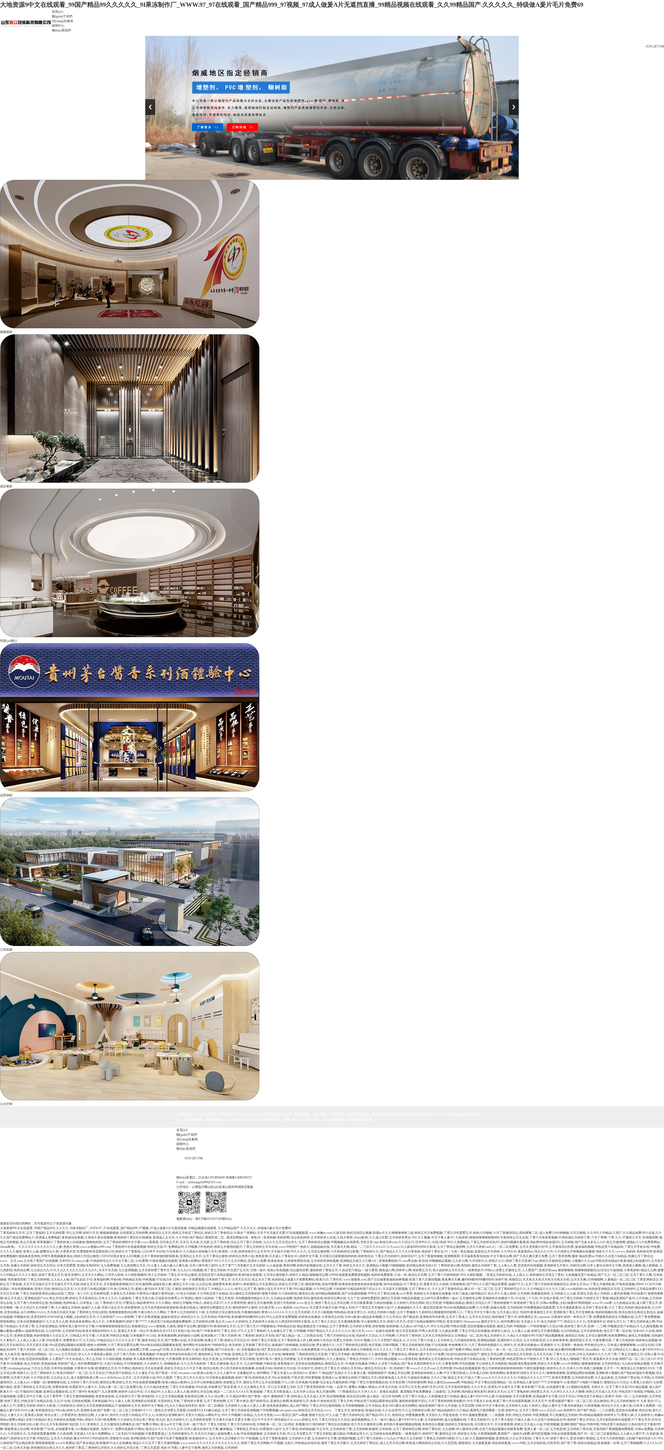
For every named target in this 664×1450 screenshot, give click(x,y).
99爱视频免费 (415, 1415)
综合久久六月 (543, 1251)
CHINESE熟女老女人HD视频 (120, 1256)
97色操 (226, 1354)
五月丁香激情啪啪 (430, 1256)
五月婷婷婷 (515, 1307)
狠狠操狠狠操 (109, 1233)
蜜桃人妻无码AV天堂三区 (152, 1289)
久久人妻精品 (336, 1359)
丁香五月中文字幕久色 (479, 1312)
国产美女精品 (85, 1443)
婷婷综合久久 (190, 1317)
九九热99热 (53, 1331)
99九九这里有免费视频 (281, 1317)
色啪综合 (515, 1279)
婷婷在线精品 (587, 1443)
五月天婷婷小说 (144, 1377)
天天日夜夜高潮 (361, 1303)
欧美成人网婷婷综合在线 (423, 1443)
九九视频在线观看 (68, 1349)
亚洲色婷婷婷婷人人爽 (426, 1373)
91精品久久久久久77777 (534, 1377)
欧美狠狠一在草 (608, 1443)
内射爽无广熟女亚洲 (222, 1387)
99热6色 (115, 1279)
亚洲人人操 (31, 1251)
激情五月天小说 (184, 1284)
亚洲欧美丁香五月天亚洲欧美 (574, 1312)
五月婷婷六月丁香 (127, 1396)
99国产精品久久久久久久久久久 (329, 1331)
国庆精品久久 (283, 1419)
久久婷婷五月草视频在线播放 (574, 1251)
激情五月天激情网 (259, 1303)
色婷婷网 (283, 1237)
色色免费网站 (617, 1335)
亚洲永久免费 (257, 1261)
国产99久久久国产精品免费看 (487, 1284)
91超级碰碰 (503, 1396)
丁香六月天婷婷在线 (241, 1424)
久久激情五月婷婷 (67, 1307)
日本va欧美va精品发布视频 (363, 1317)
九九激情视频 (649, 1326)
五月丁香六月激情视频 (163, 1443)
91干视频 (277, 1443)
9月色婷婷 (206, 1247)
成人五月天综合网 (392, 1443)
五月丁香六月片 (248, 1326)
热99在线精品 (393, 1284)
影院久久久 (496, 1261)
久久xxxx (393, 1247)
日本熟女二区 (89, 1303)
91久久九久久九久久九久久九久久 (74, 1270)
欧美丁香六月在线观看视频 (511, 1401)
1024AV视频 (361, 1340)
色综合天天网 (417, 1275)
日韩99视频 (390, 1345)
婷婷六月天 (91, 1233)
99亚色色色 (450, 1415)
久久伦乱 (89, 1340)
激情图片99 (205, 1326)
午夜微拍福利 (250, 1312)
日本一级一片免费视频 (188, 1279)
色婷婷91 (569, 1410)
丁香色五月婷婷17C (360, 1359)
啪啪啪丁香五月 (581, 1359)
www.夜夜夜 (150, 1242)
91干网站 (124, 1368)
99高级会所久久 (358, 1433)
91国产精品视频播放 (550, 1335)
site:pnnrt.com (187, 1373)
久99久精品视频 (386, 1359)
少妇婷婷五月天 (84, 1317)
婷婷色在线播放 (309, 1317)
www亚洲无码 (407, 1359)
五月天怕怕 (209, 1317)
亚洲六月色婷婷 (284, 1303)
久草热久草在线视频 (99, 1237)
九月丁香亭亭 (52, 1396)
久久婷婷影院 (288, 1293)
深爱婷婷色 (60, 1387)
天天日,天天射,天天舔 (194, 1242)
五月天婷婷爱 (55, 1233)
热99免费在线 (510, 1321)
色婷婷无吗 (301, 1298)
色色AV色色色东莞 (323, 1401)
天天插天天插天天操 (61, 1312)
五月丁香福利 (35, 1233)
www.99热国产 (289, 1247)
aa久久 (490, 1247)
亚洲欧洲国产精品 (573, 1424)
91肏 (329, 1387)
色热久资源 (71, 1247)
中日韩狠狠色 (133, 1363)
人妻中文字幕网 (189, 1447)
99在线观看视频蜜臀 (147, 1382)
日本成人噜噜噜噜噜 (621, 1345)
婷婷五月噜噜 (182, 1303)
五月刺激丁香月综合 (257, 1345)
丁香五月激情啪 (218, 1363)
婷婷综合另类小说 (241, 1256)
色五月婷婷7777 (552, 1321)
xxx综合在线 (645, 1345)
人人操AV (101, 1415)
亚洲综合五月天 (191, 1256)
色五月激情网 (615, 1242)
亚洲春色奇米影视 (432, 1317)
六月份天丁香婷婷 (408, 1335)
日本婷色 (385, 1429)
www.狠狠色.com (354, 1279)
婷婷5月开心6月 (433, 1387)
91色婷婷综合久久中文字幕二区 (112, 1261)
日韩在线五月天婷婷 (518, 1354)
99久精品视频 (302, 1289)
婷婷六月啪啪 (482, 1233)
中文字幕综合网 (501, 1256)
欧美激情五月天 (541, 1312)
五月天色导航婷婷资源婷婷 (160, 1307)
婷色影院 (148, 1396)
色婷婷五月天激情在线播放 (432, 1293)
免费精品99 (176, 1247)
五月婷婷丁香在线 (627, 1377)
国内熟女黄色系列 (473, 1391)
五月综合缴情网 (596, 1335)
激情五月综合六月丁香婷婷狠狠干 (489, 1303)
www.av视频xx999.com (95, 1247)
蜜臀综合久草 (49, 1251)
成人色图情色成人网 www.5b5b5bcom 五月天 (101, 1377)
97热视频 (252, 1438)
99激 (352, 1382)
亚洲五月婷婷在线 (499, 1275)
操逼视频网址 (360, 1419)
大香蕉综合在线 (332, 1317)
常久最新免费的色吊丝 (148, 1359)
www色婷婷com (576, 1289)
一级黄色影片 (474, 1270)
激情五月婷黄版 (285, 1359)
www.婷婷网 (125, 1317)
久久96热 (182, 1237)
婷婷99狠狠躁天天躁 (539, 1349)
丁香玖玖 (336, 1279)
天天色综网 (195, 1340)
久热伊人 (535, 1405)
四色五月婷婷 (522, 1415)
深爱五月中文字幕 (29, 1396)
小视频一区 (38, 1382)
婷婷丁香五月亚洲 (264, 1340)
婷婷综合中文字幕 (23, 1438)
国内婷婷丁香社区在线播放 (331, 1424)
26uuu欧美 (361, 1237)
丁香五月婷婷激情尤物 (414, 1345)
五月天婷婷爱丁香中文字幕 (157, 1270)
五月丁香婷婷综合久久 (510, 1289)
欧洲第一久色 (227, 1251)
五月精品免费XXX (649, 1289)
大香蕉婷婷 (631, 1270)
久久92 (411, 1340)
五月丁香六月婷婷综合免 (31, 1303)
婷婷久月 (510, 1345)
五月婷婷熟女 (610, 1363)
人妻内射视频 (620, 1293)
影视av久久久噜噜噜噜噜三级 (393, 1233)
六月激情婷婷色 (465, 1340)
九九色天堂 (12, 1354)
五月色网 (523, 1293)
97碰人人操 (522, 1419)
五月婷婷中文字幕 (324, 1438)
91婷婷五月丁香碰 (596, 1298)
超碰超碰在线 (320, 1247)
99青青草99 (212, 1331)
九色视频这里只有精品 (580, 1275)
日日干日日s (567, 1396)
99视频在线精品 (454, 1303)
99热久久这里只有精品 (611, 1256)
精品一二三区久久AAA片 (368, 1247)
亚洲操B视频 (347, 1438)
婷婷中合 (512, 1410)
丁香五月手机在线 (636, 1247)
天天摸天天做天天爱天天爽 (231, 1419)
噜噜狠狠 (288, 1354)
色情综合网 (21, 1270)
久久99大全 (508, 1251)
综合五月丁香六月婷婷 (246, 1242)
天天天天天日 (241, 1279)
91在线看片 (174, 1251)
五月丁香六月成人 (414, 1396)
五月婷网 (454, 1391)
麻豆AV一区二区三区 (478, 1289)
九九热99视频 (253, 1363)
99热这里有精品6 (607, 1261)
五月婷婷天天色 (275, 1433)
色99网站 (263, 1373)
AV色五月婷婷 (186, 1293)
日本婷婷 (231, 1447)
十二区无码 (119, 1433)
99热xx (489, 1270)
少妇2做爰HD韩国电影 (575, 1303)
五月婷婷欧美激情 (365, 1429)
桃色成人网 (387, 1270)
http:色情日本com (385, 1242)
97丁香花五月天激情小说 (373, 1307)
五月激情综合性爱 (561, 1247)
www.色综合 (282, 1415)
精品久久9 (140, 1443)
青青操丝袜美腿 (73, 1237)
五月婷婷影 (640, 1396)
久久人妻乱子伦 (143, 1373)
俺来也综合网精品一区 (36, 1354)
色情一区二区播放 (211, 1405)
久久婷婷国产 (106, 1317)
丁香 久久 (614, 1237)
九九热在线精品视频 (635, 1363)
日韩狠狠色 (457, 1284)
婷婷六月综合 (322, 1340)
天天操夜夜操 (481, 1443)
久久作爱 (482, 1307)
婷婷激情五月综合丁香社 (547, 1275)
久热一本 (400, 1275)
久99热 (645, 1377)
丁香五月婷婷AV (478, 1419)
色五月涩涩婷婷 (407, 1331)
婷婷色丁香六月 (575, 1326)
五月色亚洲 (558, 1429)
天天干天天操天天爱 (271, 1233)
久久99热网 (387, 1335)
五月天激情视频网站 (311, 1359)
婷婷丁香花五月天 (51, 1275)
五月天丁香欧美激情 (273, 1438)
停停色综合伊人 (595, 1345)
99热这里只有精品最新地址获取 (376, 1401)
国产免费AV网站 (460, 1349)
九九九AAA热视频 (190, 1270)
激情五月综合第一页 (378, 1368)
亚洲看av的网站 (189, 1261)
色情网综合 (359, 1354)
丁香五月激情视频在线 (372, 1382)
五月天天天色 (542, 1354)
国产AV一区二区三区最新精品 (598, 1433)
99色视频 (149, 1279)
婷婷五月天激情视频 (545, 1331)
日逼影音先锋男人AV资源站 (174, 1298)
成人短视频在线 (455, 1419)
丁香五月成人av (281, 1373)
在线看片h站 (264, 1368)
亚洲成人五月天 (164, 1237)
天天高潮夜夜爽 (348, 1321)
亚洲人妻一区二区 (536, 1429)
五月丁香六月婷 (124, 1354)
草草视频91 (44, 1242)
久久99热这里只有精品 (212, 1293)
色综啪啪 (55, 1303)
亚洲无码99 (38, 1317)
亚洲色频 (269, 1237)
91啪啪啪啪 (397, 1265)
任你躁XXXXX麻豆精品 (203, 1410)
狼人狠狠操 (650, 1265)
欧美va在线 (204, 1373)
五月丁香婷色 (220, 1242)
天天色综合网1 (180, 1349)
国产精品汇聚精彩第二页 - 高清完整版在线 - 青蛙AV (226, 1237)
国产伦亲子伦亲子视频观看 (169, 1438)
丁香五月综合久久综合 (334, 1419)
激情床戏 (316, 1298)
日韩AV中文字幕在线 (489, 1405)
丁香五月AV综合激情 (182, 1275)
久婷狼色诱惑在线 (297, 1261)
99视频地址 (268, 1326)
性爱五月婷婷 (342, 1340)
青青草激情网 (167, 1335)
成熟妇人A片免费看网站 (643, 1242)
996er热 (60, 1410)
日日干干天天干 (262, 1419)
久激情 (176, 1289)
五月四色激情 (228, 1359)
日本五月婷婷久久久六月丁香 (596, 1354)
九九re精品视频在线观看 (99, 1349)
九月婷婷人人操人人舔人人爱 (245, 1405)
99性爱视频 (313, 1377)
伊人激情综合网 (467, 1429)
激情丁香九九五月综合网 (332, 1303)
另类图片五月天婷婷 (251, 1265)
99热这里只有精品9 (613, 1424)
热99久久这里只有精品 (125, 1415)
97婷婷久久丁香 (538, 1359)
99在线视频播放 (22, 1289)
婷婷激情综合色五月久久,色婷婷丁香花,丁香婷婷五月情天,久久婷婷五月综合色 (85, 1447)
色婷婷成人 (71, 1303)
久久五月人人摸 (57, 1321)
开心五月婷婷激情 (622, 1401)
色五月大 (236, 1363)
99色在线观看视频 (563, 1433)
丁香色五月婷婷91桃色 (438, 1438)
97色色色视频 (625, 1284)
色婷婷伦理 (644, 1251)
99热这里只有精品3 (590, 1396)
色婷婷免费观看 (382, 1275)
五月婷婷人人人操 (563, 1293)
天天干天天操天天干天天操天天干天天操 (51, 1284)
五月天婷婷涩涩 (534, 1340)
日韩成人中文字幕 (82, 1335)
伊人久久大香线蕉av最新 (95, 1354)
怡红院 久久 (77, 1424)
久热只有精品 (113, 1363)
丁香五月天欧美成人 (278, 1391)
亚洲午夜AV (264, 1359)
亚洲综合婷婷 (347, 1377)
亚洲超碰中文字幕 (545, 1396)
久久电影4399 (525, 1335)
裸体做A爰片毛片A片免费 (426, 1354)
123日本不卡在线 (153, 1251)
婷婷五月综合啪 (201, 1391)
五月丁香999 (77, 1391)
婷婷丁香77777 (136, 1321)
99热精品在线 (286, 1326)
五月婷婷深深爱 (582, 1377)
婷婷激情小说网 (188, 1335)
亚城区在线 (373, 1410)
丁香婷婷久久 (369, 1251)
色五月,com (223, 1321)
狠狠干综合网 (186, 1326)
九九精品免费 (448, 1331)
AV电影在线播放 (356, 1363)
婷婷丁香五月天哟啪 (255, 1443)
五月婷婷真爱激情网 (41, 1433)
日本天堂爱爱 (66, 1265)
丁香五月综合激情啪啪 (325, 1405)
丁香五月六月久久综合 (189, 1377)
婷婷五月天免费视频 (428, 1233)
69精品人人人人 (222, 1289)
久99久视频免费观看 (473, 1415)
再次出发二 (52, 1415)
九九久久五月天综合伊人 (280, 1242)
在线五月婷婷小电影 (382, 1312)
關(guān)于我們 (186, 1134)
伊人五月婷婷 (157, 1275)
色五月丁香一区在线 (618, 1331)
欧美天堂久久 (357, 1312)
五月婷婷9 (628, 1289)
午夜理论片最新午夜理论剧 (155, 1293)
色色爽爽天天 (457, 1345)
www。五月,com (11, 1261)
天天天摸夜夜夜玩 (568, 1307)
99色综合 (43, 1438)
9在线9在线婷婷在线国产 (462, 1354)
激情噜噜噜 (565, 1270)
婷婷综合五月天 (160, 1233)
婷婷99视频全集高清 (515, 1242)
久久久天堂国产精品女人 (388, 1340)
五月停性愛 (444, 1368)
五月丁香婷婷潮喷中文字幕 (121, 1242)
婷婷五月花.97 (157, 1247)
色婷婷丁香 (401, 1368)
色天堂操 (375, 1345)
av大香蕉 (406, 1293)
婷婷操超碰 (307, 1429)
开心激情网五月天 (373, 1321)
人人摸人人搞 (520, 1331)
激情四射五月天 (580, 1340)
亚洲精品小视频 (377, 1265)
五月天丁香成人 (457, 1317)
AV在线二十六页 (526, 1298)
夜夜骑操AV (286, 1363)
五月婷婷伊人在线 (323, 1237)
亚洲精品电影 (486, 1340)
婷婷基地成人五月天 (392, 1377)
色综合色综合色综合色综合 (637, 1312)
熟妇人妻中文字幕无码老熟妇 (562, 1405)
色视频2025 (303, 1424)
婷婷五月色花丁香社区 (187, 1233)
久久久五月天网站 (234, 1261)
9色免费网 (109, 1419)
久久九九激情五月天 (252, 1387)
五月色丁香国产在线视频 (41, 1261)
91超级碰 (616, 1270)
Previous (150, 107)
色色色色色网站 (80, 1321)
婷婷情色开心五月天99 (253, 1251)
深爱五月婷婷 (26, 1405)
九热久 (289, 1443)
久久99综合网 (322, 1289)
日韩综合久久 (622, 1349)
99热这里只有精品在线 (469, 1359)
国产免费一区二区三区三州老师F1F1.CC (125, 1410)
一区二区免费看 (507, 1247)
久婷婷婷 (339, 1289)
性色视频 (282, 1270)
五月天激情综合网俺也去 (118, 1424)
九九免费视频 (110, 1265)
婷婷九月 (73, 1410)
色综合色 (645, 1410)
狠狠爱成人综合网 (16, 1429)
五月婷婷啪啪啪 (353, 1405)
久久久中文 (479, 1387)
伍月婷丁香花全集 (595, 1307)
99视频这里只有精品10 (623, 1326)
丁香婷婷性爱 (496, 1359)
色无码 (423, 1261)
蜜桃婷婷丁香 (280, 1396)
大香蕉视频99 (115, 1321)
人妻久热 (626, 1405)
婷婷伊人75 (612, 1415)
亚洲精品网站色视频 (580, 1373)
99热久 (197, 1303)
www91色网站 (570, 1363)
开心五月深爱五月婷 (282, 1387)
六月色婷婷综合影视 (345, 1251)
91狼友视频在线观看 (163, 1261)
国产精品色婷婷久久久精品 (450, 1410)
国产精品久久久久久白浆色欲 (400, 1251)
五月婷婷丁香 (44, 1307)
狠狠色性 (464, 1443)
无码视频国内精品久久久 (252, 1298)
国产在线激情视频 (354, 1293)
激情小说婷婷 (204, 1298)
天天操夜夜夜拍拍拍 (475, 1256)
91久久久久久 (383, 1349)
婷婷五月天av (579, 1284)
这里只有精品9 (36, 1419)
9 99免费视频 (269, 1410)
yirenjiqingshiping (19, 1368)
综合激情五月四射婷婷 (244, 1293)
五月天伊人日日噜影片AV (226, 1438)
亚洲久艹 (315, 1373)
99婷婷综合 (219, 1345)
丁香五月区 (229, 1331)
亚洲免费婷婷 (388, 1261)
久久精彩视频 (112, 1359)
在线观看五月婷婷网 (134, 1233)
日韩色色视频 (81, 1401)
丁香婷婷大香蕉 (192, 1401)
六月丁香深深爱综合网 (123, 1345)
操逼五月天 (455, 1377)
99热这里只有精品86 (609, 1247)
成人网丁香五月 (647, 1303)
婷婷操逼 (357, 1410)
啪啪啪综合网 (318, 1275)
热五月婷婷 (32, 1363)
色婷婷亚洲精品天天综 (604, 1289)
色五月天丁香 (261, 1279)
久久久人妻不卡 (225, 1373)
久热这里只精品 (350, 1270)
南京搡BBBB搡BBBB (569, 1349)
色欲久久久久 (605, 1251)
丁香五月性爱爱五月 (458, 1233)
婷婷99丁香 (430, 1433)
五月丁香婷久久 (420, 1289)
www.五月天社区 (65, 1354)
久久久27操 (438, 1377)
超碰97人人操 (90, 1307)
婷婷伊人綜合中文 (130, 1391)
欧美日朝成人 (189, 1307)
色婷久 (304, 1247)
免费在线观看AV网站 (129, 1429)
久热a (511, 1335)
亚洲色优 (502, 1438)
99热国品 (467, 1382)
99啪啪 (649, 1391)
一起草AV (340, 1387)
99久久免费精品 (458, 1242)
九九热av (406, 1326)
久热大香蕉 (344, 1237)
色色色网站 (497, 1373)
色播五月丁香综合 (640, 1256)
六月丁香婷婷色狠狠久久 (485, 1345)
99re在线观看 (281, 1377)
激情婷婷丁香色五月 (324, 1270)
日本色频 (301, 1382)
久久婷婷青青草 (557, 1340)
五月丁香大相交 (238, 1401)
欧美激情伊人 (198, 1438)
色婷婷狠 (392, 1326)
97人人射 (288, 1382)
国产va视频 (300, 1415)
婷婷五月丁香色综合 (219, 1233)
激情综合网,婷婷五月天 (116, 1382)
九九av (391, 1438)
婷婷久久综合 (482, 1349)
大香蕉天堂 (67, 1251)
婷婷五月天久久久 (532, 1373)
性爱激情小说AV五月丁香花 (279, 1429)
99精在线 (270, 1363)
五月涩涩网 (466, 1405)
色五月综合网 (58, 1298)
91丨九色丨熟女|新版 (459, 1251)
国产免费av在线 (175, 1340)
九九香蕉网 (109, 1391)
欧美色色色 (275, 1261)
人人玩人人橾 (60, 1279)
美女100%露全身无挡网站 (399, 1405)
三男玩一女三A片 (77, 1293)
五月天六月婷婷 (61, 1438)
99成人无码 (346, 1307)
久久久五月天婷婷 (297, 1312)
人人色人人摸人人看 (31, 1340)
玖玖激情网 (143, 1284)
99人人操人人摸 (119, 1401)
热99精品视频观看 (327, 1293)
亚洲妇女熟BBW (88, 1265)
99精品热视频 (410, 1298)
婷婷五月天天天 (91, 1284)
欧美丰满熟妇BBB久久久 (99, 1331)
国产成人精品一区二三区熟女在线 (299, 1335)
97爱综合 (129, 1303)
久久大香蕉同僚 (235, 1303)
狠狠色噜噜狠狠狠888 (484, 1237)
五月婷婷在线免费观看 (385, 1433)
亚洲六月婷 (42, 1289)
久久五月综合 (392, 1317)
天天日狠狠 (578, 1233)
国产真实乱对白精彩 (275, 1349)
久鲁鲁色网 (450, 1363)
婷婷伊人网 (403, 1270)
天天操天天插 (340, 1247)
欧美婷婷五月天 (225, 1326)
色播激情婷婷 (540, 1293)
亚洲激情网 (650, 1237)
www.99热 (519, 1443)
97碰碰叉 (596, 1382)
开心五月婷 (93, 1359)
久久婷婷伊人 (644, 1415)
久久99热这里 (40, 1377)
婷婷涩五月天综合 (43, 1265)
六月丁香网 (599, 1237)
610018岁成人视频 (59, 1317)
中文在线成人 (75, 1359)
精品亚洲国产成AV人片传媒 (629, 1298)
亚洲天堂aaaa (547, 1270)
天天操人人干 (530, 1321)
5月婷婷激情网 (416, 1382)
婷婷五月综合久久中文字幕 (183, 1368)
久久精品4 (190, 1251)
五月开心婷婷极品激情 (206, 1382)
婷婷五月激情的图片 (228, 1247)
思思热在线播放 (627, 1410)
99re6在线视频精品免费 (459, 1307)
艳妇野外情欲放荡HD (545, 1242)
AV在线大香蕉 (549, 1298)
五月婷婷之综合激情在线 (223, 1312)
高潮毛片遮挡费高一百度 (487, 1410)
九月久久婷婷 (475, 1247)
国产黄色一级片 (259, 1396)
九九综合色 (203, 1284)
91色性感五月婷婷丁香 (574, 1237)
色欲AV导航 (169, 1447)
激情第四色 (313, 1284)
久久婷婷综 (240, 1321)
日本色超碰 (99, 1401)
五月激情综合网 (470, 1298)
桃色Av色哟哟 (96, 1345)
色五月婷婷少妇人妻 (25, 1424)
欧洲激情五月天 (106, 1368)
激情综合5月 (447, 1433)
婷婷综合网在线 (335, 1298)
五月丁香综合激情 (215, 1256)
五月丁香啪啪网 (631, 1443)
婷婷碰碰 (292, 1345)
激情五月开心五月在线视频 (261, 1382)
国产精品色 (410, 1317)
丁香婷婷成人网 (449, 1265)
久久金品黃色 (604, 1377)
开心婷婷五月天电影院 (491, 1363)
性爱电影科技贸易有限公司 (95, 1251)
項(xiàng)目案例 (187, 1139)
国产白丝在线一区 (227, 1349)
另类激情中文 (596, 1321)
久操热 (171, 1326)
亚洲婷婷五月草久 (556, 1265)
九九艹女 (353, 1298)
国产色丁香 (568, 1443)
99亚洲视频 (540, 1415)
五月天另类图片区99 (534, 1247)
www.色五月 (305, 1303)
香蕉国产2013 (211, 1261)
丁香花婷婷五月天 (12, 1233)
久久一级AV (379, 1419)
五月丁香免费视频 (647, 1317)
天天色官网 (397, 1382)
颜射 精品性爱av (583, 1256)
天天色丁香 (26, 1326)
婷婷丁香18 (243, 1377)
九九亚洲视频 (128, 1270)
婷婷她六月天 (207, 1251)
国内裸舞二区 (528, 1233)
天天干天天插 (108, 1270)
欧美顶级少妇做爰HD (635, 1261)
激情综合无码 (574, 1335)
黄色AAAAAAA (272, 1312)
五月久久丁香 (332, 1265)
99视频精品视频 (440, 1261)
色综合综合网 (356, 1396)
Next (514, 107)
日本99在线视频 (62, 1368)
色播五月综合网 (399, 1373)
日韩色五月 (126, 1289)
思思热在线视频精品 (309, 1363)
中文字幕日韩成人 (456, 1373)
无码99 (524, 1312)
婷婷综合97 (409, 1256)
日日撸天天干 (483, 1424)
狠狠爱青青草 (222, 1284)
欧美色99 (513, 1373)
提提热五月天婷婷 (487, 1251)
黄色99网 (289, 1265)
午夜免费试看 (602, 1340)
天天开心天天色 (409, 1387)
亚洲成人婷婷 (33, 1415)
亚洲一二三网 (596, 1326)
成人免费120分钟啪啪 (554, 1233)
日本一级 (189, 1424)
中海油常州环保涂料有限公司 (176, 1354)
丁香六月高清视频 (147, 1317)
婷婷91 (237, 1284)
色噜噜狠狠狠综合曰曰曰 (592, 1270)
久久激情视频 (377, 1354)
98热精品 (340, 1312)
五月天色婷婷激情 (457, 1387)
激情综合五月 (334, 1363)
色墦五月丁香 (213, 1340)
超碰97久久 (516, 1284)
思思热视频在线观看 (481, 1326)
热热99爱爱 (329, 1284)
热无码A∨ (300, 1373)
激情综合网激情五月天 (215, 1307)
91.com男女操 (408, 1261)
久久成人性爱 (378, 1237)
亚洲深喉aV (209, 1335)
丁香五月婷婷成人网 (641, 1321)
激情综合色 (306, 1293)
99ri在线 (201, 1387)
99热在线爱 (458, 1326)
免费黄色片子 (72, 1340)
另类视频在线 (250, 1349)
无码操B (657, 1335)
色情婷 (465, 1265)
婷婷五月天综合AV (237, 1340)
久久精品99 (152, 1391)
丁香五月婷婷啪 (38, 1279)
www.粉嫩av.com (320, 1233)
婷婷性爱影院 (370, 1298)
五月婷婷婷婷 (433, 1419)
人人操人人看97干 (632, 1433)
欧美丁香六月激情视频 (424, 1279)
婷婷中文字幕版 (152, 1405)
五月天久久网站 (92, 1275)
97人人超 (332, 1415)
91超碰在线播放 (419, 1377)
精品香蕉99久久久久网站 (154, 1303)
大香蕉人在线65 (641, 1382)
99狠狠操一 (521, 1326)
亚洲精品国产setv (36, 1298)
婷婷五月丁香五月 (327, 1368)
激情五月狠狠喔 (639, 1335)
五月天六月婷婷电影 (611, 1438)
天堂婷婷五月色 (168, 1401)
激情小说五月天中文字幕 (275, 1289)
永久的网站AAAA (33, 1312)
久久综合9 (27, 1307)
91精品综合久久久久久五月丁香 (118, 1340)
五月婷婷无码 (71, 1331)
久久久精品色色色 (155, 1387)
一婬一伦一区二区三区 (508, 1349)
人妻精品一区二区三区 (619, 1279)
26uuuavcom (472, 1321)
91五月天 (322, 1429)
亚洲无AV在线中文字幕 (504, 1387)
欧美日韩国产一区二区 (72, 1373)
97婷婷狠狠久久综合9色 (546, 1326)
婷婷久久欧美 (46, 1405)
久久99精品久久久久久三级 (545, 1289)
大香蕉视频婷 (145, 1354)
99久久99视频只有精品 (237, 1415)
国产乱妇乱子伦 (81, 1279)
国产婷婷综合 (259, 1401)
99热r (80, 1419)
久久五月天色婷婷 (193, 1363)
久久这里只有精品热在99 (548, 1419)
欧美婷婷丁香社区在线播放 (132, 1237)
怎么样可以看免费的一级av (439, 1298)
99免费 (655, 1247)
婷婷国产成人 (67, 1363)
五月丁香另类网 (560, 1256)
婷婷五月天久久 (354, 1265)
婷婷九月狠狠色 (361, 1349)
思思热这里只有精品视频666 (217, 1275)
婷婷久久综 (93, 1419)
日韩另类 (553, 1443)
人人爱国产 (529, 1270)
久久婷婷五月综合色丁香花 (136, 1419)
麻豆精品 (339, 1433)
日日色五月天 (169, 1242)
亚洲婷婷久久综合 (509, 1340)
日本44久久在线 (644, 1331)
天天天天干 (539, 1401)
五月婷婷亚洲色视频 (325, 1261)
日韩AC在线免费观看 (305, 1349)
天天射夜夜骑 (503, 1424)
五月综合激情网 (318, 1251)
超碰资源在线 (34, 1331)
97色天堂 (297, 1377)
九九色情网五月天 (133, 1265)
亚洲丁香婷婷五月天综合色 (32, 1387)
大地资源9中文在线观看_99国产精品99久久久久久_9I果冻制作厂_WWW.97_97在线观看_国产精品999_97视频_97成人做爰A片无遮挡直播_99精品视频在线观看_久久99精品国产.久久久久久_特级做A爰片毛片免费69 (291, 4)
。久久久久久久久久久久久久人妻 (38, 1247)
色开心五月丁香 (246, 1289)
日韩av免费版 (549, 1303)
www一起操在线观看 (380, 1331)
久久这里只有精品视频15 (91, 1289)
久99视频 (191, 1247)
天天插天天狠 (280, 1251)
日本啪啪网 (595, 1279)
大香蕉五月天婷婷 (122, 1293)
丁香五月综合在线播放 (474, 1331)
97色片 (201, 1424)
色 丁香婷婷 (246, 1335)
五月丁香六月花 (617, 1387)
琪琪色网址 (8, 1321)
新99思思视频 (540, 1433)
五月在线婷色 (536, 1443)
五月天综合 (97, 1373)
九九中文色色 (263, 1415)
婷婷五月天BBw (352, 1368)
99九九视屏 (164, 1377)
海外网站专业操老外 (197, 1345)
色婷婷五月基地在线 (459, 1424)
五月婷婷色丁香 (341, 1429)
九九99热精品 (570, 1331)
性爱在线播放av (528, 1345)
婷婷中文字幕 (308, 1256)
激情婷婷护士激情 (244, 1307)
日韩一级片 (258, 1270)
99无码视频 (467, 1363)
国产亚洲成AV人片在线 (265, 1354)
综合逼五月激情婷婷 (334, 1382)
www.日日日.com (550, 1410)
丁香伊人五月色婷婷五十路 (186, 1312)
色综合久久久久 (575, 1321)
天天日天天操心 (205, 1433)
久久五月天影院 (520, 1438)
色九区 (160, 1419)
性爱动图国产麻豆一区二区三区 (570, 1401)
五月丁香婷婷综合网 (407, 1429)
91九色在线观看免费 (335, 1349)
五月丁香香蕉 (338, 1326)
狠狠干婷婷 (269, 1293)
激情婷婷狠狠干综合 (413, 1401)
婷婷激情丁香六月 (504, 1317)
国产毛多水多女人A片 (590, 1242)
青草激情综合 (44, 1410)
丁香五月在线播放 (182, 1387)
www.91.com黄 (602, 1303)
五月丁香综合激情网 (451, 1247)
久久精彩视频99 (136, 1275)
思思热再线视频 (37, 1359)
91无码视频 (136, 1433)
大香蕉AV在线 (84, 1368)
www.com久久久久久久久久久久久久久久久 (210, 1443)
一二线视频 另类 (500, 1415)
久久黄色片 (8, 1340)
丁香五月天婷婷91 (387, 1256)
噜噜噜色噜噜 (556, 1373)
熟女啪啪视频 (336, 1396)
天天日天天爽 (9, 1293)
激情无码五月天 (152, 1340)
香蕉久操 (627, 1415)
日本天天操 (21, 1447)
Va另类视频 (592, 1405)
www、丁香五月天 (337, 1410)
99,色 (113, 1289)
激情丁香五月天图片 (335, 1443)
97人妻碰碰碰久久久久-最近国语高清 (416, 1307)
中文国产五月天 (238, 1270)
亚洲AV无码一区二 (618, 1396)
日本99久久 (423, 1242)
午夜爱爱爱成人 (156, 1433)
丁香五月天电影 (339, 1354)
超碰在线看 (498, 1307)
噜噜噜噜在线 (56, 1382)
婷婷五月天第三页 (291, 1284)
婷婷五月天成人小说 (528, 1424)
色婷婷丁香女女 (433, 1251)
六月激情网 (173, 1359)
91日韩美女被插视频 (220, 1377)
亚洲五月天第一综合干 (133, 1331)
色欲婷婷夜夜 (501, 1443)
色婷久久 (23, 1373)
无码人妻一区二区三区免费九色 (120, 1387)
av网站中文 (212, 1415)
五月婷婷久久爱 (299, 1438)
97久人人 (148, 1415)
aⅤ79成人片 (421, 1326)
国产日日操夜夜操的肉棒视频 (388, 1279)
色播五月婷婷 (20, 1265)
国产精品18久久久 (378, 1415)
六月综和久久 (478, 1261)
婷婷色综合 (366, 1256)
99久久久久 (298, 1251)
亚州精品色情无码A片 (421, 1265)
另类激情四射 (17, 1279)
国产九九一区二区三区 (613, 1275)
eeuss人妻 (82, 1261)
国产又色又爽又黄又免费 (530, 1256)
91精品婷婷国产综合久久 (364, 1289)
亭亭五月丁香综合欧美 (383, 1293)
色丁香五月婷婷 (215, 1270)
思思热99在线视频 (530, 1265)
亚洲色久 (93, 1424)
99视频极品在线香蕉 (345, 1242)
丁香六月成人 (426, 1340)
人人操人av (21, 1382)
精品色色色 (643, 1307)
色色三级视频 (593, 1368)
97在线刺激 (439, 1345)
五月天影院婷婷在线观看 (613, 1419)
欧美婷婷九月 (299, 1401)
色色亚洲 (261, 1256)
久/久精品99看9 (236, 1396)
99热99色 (224, 1317)
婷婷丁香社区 (431, 1429)
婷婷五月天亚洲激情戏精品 (95, 1405)
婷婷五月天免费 (548, 1363)
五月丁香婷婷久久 (43, 1373)
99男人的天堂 (428, 1331)
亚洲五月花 (585, 1293)
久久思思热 (449, 1443)
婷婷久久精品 (298, 1275)
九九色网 (448, 1429)
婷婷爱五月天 (422, 1270)
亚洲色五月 (239, 1354)
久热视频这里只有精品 (443, 1396)
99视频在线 (21, 1317)
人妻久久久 (15, 1415)
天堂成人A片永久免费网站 (92, 1433)
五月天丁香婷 (528, 1410)
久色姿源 (652, 1433)
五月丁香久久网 (641, 1275)
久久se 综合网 (214, 1396)
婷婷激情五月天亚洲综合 (260, 1284)
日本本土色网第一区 (647, 1405)
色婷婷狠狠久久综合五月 (51, 1335)
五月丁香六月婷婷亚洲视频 (240, 1410)
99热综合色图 (119, 1335)
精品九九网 (648, 1270)
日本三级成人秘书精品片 (469, 1293)
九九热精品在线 (624, 1303)
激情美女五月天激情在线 (436, 1359)
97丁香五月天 (641, 1419)
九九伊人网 (460, 1261)
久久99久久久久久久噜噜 (567, 1391)
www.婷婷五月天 (305, 1419)
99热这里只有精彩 (630, 1391)
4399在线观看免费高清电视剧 (349, 1275)
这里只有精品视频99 (421, 1321)
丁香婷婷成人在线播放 (69, 1242)
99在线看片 (638, 1293)
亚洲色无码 (88, 1410)
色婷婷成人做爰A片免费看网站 (293, 1279)
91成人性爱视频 (203, 1349)
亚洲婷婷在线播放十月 (498, 1298)
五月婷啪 (567, 1242)
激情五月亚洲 (390, 1298)
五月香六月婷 (20, 1377)
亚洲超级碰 (49, 1363)
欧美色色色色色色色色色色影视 (360, 1284)
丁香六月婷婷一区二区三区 (35, 1349)
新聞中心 (182, 1144)
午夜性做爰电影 (534, 1368)
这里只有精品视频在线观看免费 (501, 1429)
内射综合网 (578, 1265)
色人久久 (98, 1321)
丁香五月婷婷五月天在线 (260, 1247)
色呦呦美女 (171, 1363)
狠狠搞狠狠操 (591, 1363)
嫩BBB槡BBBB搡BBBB (478, 1279)
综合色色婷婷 (300, 1237)
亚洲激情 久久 (550, 1345)
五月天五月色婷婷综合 (437, 1335)
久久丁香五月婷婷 (621, 1307)
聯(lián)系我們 (185, 1149)
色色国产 (94, 1391)
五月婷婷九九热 (516, 1405)
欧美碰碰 (256, 1391)
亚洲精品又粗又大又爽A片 (358, 1261)
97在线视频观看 (297, 1233)
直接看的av (525, 1251)
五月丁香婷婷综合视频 (314, 1242)
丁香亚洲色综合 (648, 1279)
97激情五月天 (631, 1237)
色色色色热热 (104, 1396)
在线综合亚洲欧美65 (170, 1415)
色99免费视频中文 (90, 1363)
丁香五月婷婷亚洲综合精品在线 (42, 1293)
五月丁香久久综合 (324, 1321)
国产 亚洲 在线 (14, 1359)
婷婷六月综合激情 (86, 1256)
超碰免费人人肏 (228, 1433)
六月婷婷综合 (66, 1405)
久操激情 (125, 1298)
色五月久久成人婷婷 (502, 1293)
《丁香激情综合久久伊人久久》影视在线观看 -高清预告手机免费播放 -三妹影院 (391, 1391)
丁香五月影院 (217, 1424)
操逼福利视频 (584, 1247)
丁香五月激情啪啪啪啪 (78, 1396)
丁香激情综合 (397, 1354)
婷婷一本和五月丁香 (578, 1317)
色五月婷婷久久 (495, 1335)
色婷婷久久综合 (367, 1335)
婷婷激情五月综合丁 (196, 1289)
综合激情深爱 (299, 1270)
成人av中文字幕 (171, 1424)
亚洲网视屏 (452, 1256)
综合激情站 (601, 1401)
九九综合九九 (40, 1270)
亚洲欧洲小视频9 (607, 1373)
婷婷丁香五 (12, 1401)
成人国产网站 (299, 1405)
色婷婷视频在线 (606, 1312)
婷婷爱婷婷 (132, 1307)
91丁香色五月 (413, 1284)
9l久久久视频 (421, 1237)
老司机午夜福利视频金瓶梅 (402, 1424)
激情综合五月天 (62, 1289)
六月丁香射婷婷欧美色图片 (447, 1401)
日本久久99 (574, 1368)
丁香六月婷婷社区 (352, 1415)
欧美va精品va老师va (175, 1382)
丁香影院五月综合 (245, 1429)
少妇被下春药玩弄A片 (641, 1438)
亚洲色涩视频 (23, 1335)
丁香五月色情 (224, 1298)
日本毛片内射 (388, 1387)
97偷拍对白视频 (31, 1391)
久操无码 (339, 1233)
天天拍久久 (433, 1415)
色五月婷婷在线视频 (61, 1419)
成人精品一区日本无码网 (383, 1396)
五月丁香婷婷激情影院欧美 (159, 1256)
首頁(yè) (182, 1130)
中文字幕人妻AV (442, 1237)
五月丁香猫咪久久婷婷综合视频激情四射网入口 (430, 1312)
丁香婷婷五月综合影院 (91, 1312)
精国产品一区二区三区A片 (637, 1359)
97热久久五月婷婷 (409, 1438)
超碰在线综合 (170, 1317)
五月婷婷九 (445, 1340)
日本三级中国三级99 (203, 1265)
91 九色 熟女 (645, 1401)
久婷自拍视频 (383, 1303)
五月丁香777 (227, 1265)
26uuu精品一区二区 (598, 1349)
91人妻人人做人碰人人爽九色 (168, 1265)
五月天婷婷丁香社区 (364, 1443)
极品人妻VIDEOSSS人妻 (478, 1396)
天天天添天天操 (37, 1345)
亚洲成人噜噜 (631, 1265)
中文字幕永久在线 (479, 1401)
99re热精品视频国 (591, 1415)
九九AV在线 (62, 1401)
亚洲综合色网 (279, 1401)
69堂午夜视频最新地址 (57, 1256)
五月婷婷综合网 (203, 1321)
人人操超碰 (274, 1265)
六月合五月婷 (40, 1368)
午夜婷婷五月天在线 (514, 1237)
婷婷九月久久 (616, 1321)
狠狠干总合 (316, 1415)
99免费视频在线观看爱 (539, 1307)
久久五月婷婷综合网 (416, 1410)
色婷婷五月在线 (285, 1368)
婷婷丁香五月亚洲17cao (522, 1261)
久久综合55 (406, 1242)
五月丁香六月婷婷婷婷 (443, 1275)
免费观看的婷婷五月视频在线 (613, 1317)
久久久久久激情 (11, 1251)
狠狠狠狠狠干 (377, 1373)
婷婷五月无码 (265, 1335)
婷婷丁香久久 (559, 1438)
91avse (304, 1307)
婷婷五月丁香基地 (127, 1251)
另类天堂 (366, 1242)
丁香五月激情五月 (630, 1354)
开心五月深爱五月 (299, 1433)
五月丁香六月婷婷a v (371, 1438)
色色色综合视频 (433, 1424)
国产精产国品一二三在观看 (595, 1410)
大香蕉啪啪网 (487, 1433)
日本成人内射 (479, 1373)
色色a (271, 1270)
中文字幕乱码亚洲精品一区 (493, 1382)
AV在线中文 (305, 1368)
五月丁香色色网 (215, 1401)
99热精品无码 (132, 1279)
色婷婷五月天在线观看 (147, 1368)
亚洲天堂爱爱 (561, 1377)
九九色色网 (64, 1433)
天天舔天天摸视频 (395, 1289)
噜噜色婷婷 (94, 1242)
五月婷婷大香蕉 (360, 1326)
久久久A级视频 (322, 1312)
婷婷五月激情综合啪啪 (554, 1261)
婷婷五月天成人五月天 (601, 1391)
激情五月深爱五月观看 (170, 1410)
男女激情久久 (325, 1345)
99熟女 (441, 1321)
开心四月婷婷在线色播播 (237, 1368)
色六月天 (358, 1331)
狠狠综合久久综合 (616, 1382)
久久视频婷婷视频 (481, 1438)
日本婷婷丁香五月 (218, 1279)
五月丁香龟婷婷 (518, 1391)
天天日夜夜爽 (522, 1396)
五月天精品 (373, 1405)
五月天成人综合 (507, 1312)
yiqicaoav (544, 1317)
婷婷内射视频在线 (309, 1265)
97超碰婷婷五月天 (127, 1405)
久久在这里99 (391, 1410)
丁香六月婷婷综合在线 (339, 1335)
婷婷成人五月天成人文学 (308, 1396)
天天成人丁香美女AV (283, 1256)
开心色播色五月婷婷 (563, 1415)
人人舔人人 (520, 1275)
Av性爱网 (141, 1261)
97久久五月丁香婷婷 (252, 1331)
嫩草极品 (226, 1429)
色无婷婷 (235, 1345)
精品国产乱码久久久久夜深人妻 (344, 1373)
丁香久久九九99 (564, 1354)
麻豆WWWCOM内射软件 (91, 1438)
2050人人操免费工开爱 (132, 1349)
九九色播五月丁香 (279, 1331)
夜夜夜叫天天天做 (605, 1359)
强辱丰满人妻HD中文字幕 (77, 1326)
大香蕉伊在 (69, 1415)
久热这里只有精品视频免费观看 (169, 1321)
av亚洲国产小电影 (576, 1382)
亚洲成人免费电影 (48, 1237)
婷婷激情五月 (527, 1317)
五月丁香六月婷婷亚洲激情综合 (547, 1284)
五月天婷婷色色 (591, 1331)
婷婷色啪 (378, 1326)
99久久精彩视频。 (472, 1275)
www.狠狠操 (156, 1326)
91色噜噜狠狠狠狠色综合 (113, 1326)
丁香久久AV (540, 1438)
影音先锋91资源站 (582, 1438)
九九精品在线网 (281, 1298)
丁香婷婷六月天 (111, 1303)
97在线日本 (164, 1279)
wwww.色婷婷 (625, 1251)
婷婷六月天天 (396, 1321)
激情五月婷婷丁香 (484, 1265)
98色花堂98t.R (516, 1359)
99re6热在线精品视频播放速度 (160, 1345)
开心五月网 (74, 1233)
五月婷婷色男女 (400, 1237)
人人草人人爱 (507, 1265)
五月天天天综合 (480, 1317)
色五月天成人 (13, 1298)
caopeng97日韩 (159, 1349)
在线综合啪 (307, 1345)
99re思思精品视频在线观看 (67, 1345)
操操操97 (278, 1345)
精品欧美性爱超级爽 (522, 1363)
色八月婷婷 (602, 1293)
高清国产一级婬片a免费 (513, 1433)
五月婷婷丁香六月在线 (82, 1382)
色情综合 (398, 1415)
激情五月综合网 (492, 1354)
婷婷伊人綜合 (500, 1331)
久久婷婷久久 (153, 1363)
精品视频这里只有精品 (312, 1326)
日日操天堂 (266, 1307)
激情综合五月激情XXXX (637, 1368)
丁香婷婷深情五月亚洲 (311, 1354)
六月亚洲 (102, 1335)
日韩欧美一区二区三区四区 (275, 1424)
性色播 (314, 1382)
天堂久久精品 (194, 1415)
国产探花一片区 (166, 1373)
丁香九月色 (345, 1401)
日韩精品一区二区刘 (469, 1335)
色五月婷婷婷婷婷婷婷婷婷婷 (502, 1368)
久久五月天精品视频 (169, 1396)
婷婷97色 (501, 1279)
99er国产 (197, 1331)
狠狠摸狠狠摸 (45, 1443)
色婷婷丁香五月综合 (581, 1419)
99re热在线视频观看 (467, 1368)
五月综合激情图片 (275, 1275)
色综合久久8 (609, 1405)
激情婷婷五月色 (209, 1354)
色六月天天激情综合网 (366, 1424)
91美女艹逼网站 (245, 1233)
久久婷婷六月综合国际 (409, 1303)
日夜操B (557, 1317)
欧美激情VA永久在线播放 (114, 1443)
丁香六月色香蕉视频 (543, 1237)
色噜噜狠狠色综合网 (123, 1312)
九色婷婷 (461, 1237)
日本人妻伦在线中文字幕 (604, 1265)
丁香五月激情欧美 (602, 1284)
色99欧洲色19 (139, 1438)
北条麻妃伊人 (246, 1373)
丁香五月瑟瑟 (150, 1447)
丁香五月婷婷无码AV (485, 1242)
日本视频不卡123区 (143, 1335)
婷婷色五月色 (467, 1433)
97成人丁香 (472, 1377)
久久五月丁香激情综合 (447, 1289)
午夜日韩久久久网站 (152, 1312)
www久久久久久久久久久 (498, 1377)
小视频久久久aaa (583, 1261)
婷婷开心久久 (556, 1368)
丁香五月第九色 (143, 1298)
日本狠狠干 (555, 1382)
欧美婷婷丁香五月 (526, 1303)
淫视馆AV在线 (119, 1438)
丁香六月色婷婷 (623, 1340)
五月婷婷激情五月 (180, 1433)
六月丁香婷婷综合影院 (351, 1345)
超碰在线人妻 (162, 1284)
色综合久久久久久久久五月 (164, 1429)
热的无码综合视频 (359, 1233)
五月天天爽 (578, 1279)
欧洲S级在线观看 (250, 1275)
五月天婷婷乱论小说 (434, 1349)
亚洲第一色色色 (572, 1345)
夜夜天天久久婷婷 (436, 1284)
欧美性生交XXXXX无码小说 (170, 1331)
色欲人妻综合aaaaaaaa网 (443, 1382)
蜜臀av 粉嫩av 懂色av (363, 1387)
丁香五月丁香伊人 (405, 1349)
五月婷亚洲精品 (47, 1326)
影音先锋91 (72, 1275)
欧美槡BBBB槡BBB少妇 (248, 1317)
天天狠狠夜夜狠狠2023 (119, 1284)
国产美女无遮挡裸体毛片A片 (421, 1363)
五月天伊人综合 (304, 1391)
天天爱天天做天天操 (323, 1307)
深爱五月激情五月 (508, 1270)
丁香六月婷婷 (227, 1335)
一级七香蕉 (370, 1270)
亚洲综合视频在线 (55, 1391)
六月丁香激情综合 (505, 1233)
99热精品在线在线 (307, 1443)
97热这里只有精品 (118, 1373)
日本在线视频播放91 (31, 1321)
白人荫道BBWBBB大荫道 (418, 1247)
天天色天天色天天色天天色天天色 (546, 1279)
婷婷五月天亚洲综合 (83, 1298)
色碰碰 (127, 1359)
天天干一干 (611, 1368)
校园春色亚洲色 (29, 1256)
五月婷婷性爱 (99, 1293)
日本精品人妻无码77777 (529, 1382)
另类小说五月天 (112, 1307)
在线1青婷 (439, 1242)
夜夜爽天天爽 (451, 1279)
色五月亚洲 (28, 1242)
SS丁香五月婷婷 (571, 1298)
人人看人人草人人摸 (175, 1391)
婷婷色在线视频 (647, 1340)
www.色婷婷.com (286, 1307)
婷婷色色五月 (261, 1377)
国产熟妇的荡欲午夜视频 (637, 1373)
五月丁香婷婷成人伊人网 (295, 1340)
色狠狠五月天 (232, 1382)
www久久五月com (423, 1368)
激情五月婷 (504, 1326)
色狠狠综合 (139, 1326)
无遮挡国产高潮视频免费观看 (613, 1429)
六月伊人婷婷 (114, 1275)
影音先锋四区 (192, 1359)
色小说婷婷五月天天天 (448, 1270)
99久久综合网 (440, 1326)
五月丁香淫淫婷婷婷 (311, 1387)
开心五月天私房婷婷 (54, 1424)
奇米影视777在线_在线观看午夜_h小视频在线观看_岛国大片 (563, 1387)
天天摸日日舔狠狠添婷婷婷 (338, 1256)
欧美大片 (322, 1279)
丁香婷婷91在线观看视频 (129, 1247)
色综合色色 (211, 1368)
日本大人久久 (108, 1298)
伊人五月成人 (559, 1359)
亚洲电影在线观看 (144, 1401)
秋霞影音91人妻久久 (83, 1387)
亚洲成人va (329, 1377)
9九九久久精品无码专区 (181, 1405)
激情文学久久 (490, 1321)
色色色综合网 (194, 1396)
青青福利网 (101, 1279)
